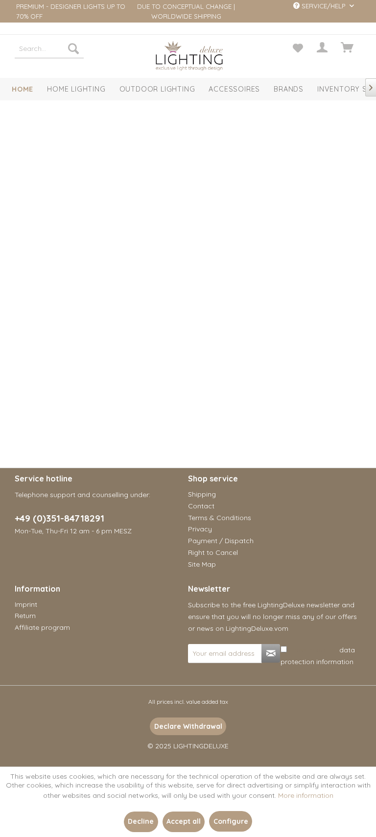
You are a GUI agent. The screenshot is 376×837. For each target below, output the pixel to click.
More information (305, 795)
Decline (141, 821)
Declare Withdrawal (188, 726)
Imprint (26, 604)
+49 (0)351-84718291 (59, 518)
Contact (201, 506)
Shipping (202, 494)
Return (25, 615)
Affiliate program (42, 627)
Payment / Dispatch (221, 540)
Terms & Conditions (219, 517)
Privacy (200, 529)
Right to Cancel (213, 552)
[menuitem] (49, 48)
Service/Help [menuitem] (323, 6)
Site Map (202, 564)
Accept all (183, 821)
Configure (230, 821)
